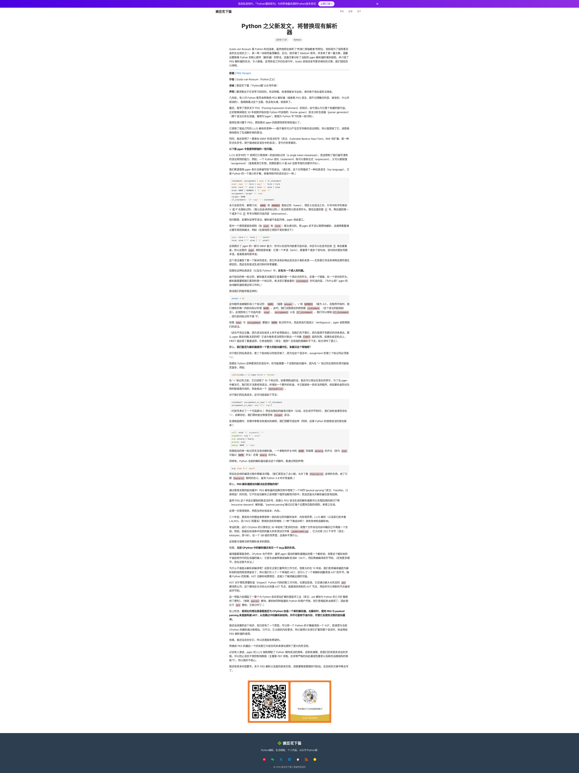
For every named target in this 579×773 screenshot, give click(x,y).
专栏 (342, 11)
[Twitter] (281, 759)
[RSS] (306, 759)
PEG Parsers (243, 73)
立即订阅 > (326, 3)
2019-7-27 (281, 39)
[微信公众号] (273, 759)
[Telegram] (289, 759)
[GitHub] (298, 759)
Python (297, 39)
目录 (350, 11)
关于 (359, 11)
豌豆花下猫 (224, 11)
